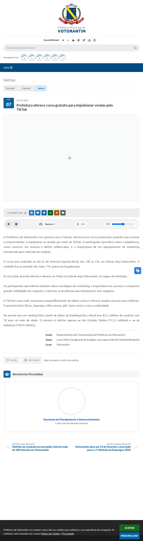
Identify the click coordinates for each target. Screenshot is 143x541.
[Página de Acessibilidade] (94, 40)
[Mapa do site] (89, 40)
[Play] (8, 224)
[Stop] (16, 224)
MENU (6, 67)
